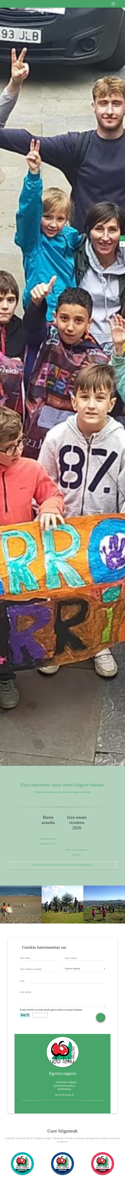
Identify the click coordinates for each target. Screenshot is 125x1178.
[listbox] (85, 969)
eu (121, 238)
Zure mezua (25, 992)
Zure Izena (25, 958)
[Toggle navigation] (113, 4)
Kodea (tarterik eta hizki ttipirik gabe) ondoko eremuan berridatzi (51, 1009)
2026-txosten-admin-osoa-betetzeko (77, 852)
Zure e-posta (71, 958)
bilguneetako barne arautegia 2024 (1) (48, 841)
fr (122, 244)
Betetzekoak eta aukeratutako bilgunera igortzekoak (63, 865)
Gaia (22, 981)
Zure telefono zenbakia (31, 969)
